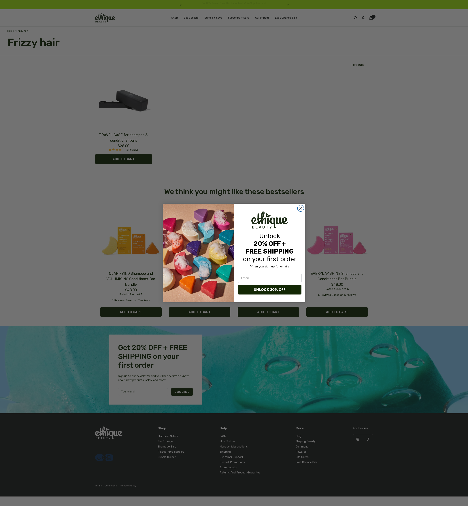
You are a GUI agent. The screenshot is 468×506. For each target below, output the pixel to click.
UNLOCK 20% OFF (270, 289)
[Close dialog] (300, 208)
